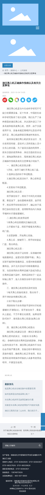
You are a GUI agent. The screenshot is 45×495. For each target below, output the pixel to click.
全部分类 (7, 65)
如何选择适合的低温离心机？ (17, 394)
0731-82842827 (35, 462)
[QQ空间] (28, 100)
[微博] (4, 100)
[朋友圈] (16, 100)
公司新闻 (23, 70)
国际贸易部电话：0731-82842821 (15, 469)
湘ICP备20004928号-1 (23, 483)
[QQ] (22, 100)
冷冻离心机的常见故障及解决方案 (19, 399)
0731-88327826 (9, 465)
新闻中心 (14, 70)
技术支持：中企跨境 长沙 (22, 486)
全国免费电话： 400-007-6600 (14, 476)
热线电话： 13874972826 (12, 472)
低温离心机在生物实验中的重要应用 (20, 388)
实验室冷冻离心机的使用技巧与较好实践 (22, 405)
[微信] (10, 100)
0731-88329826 (23, 465)
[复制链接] (34, 100)
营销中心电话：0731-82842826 (15, 462)
